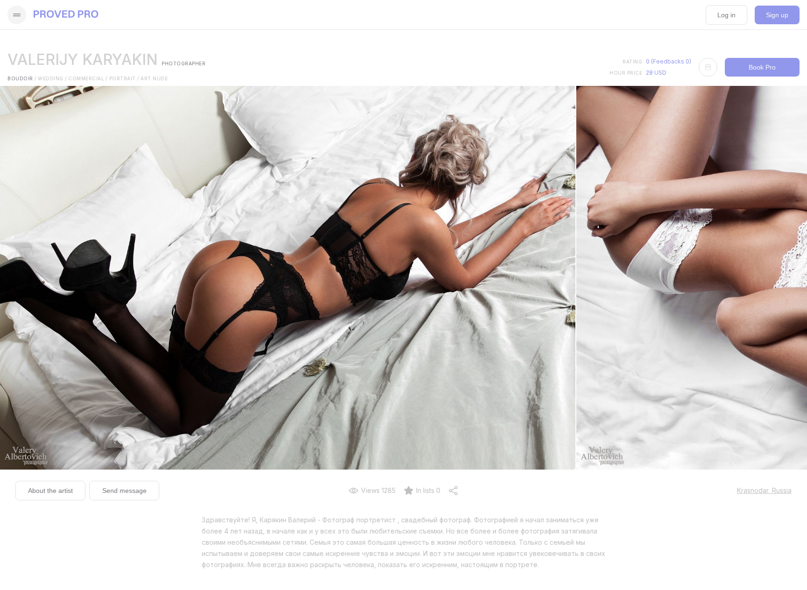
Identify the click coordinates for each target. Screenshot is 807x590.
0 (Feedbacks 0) (668, 61)
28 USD (656, 72)
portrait (124, 78)
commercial (88, 78)
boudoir (21, 78)
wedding (52, 78)
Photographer (183, 63)
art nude (154, 78)
